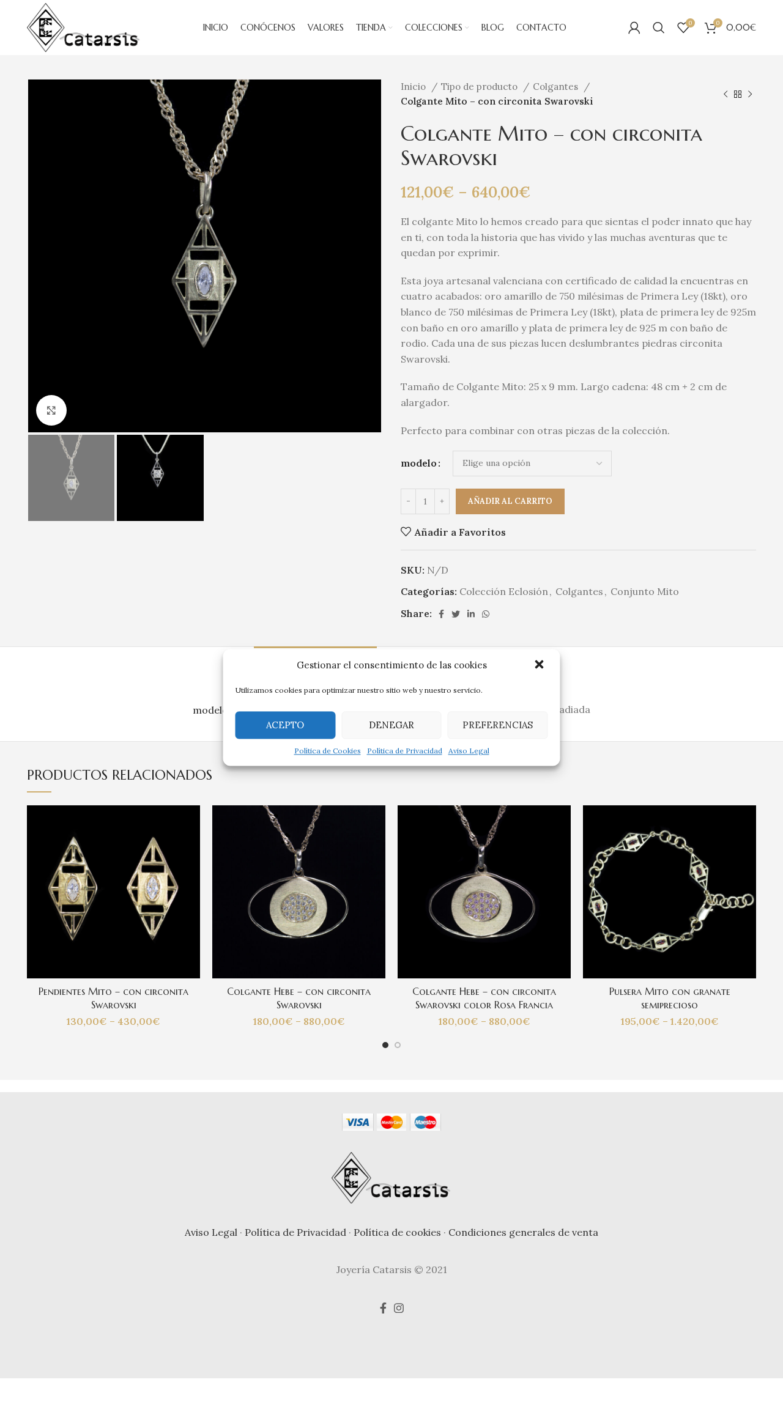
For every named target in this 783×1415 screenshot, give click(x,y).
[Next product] (750, 94)
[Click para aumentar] (51, 410)
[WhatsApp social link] (485, 614)
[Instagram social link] (398, 1308)
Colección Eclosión (503, 591)
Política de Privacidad (404, 750)
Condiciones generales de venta (523, 1232)
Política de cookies (397, 1232)
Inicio (414, 86)
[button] (540, 665)
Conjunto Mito (644, 591)
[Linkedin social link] (471, 614)
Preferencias (497, 725)
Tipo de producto (480, 86)
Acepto (285, 725)
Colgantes (557, 86)
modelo (419, 463)
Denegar (391, 725)
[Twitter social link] (456, 614)
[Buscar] (659, 27)
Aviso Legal (468, 750)
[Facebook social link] (441, 614)
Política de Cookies (327, 750)
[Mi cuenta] (634, 27)
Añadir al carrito (510, 501)
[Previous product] (725, 94)
